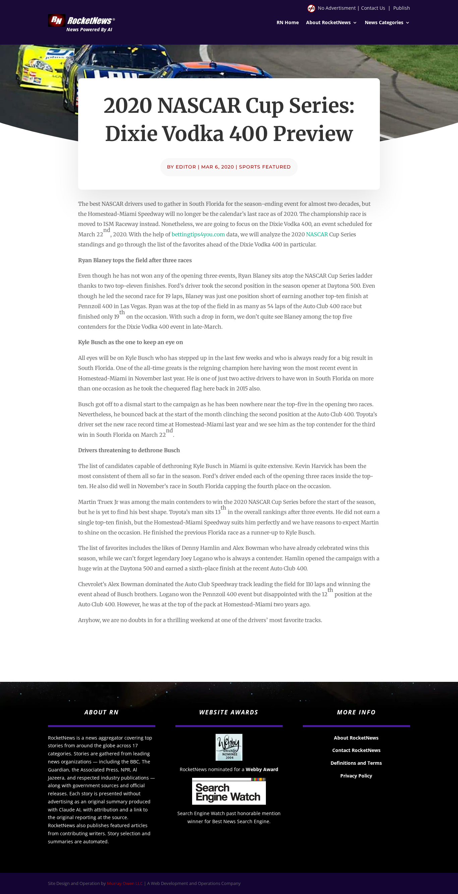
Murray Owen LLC (125, 883)
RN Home (288, 23)
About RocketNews (328, 23)
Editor (186, 167)
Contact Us (373, 8)
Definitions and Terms (356, 763)
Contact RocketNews (356, 750)
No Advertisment (337, 8)
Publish (401, 8)
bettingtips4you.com (198, 234)
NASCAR (317, 234)
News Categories (384, 23)
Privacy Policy (356, 775)
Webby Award (262, 769)
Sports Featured (265, 167)
